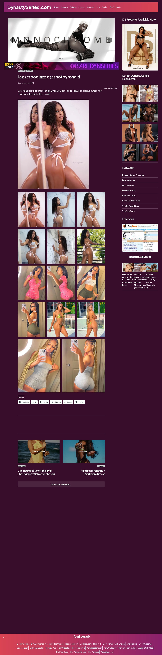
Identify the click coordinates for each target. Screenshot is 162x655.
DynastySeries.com (29, 7)
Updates (29, 70)
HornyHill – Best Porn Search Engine (109, 644)
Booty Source (23, 644)
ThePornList (93, 652)
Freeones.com (128, 180)
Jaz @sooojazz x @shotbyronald (49, 76)
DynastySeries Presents (133, 175)
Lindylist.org (131, 644)
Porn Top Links (128, 195)
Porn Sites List (64, 648)
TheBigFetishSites (130, 206)
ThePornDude (128, 211)
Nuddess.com (22, 648)
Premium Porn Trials (131, 201)
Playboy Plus (50, 648)
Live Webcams (128, 190)
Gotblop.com (128, 185)
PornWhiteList (110, 648)
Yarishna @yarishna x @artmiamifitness (93, 472)
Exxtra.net (58, 644)
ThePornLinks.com (78, 652)
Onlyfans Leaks (36, 648)
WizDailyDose (106, 652)
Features (21, 70)
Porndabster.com (94, 648)
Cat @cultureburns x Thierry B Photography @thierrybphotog (36, 472)
